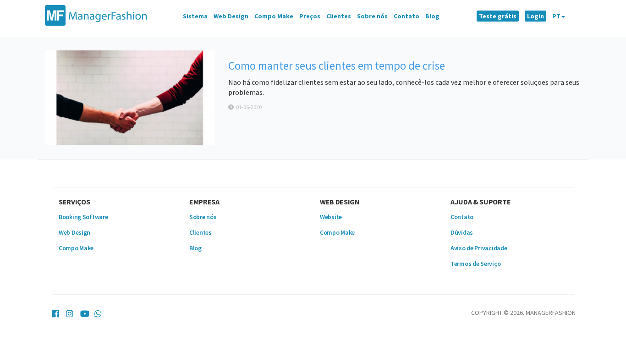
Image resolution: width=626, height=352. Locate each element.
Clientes (338, 16)
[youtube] (84, 311)
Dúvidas (461, 232)
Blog (432, 16)
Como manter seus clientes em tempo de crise (336, 65)
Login (535, 16)
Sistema (195, 16)
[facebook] (55, 311)
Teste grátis (497, 16)
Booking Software (83, 217)
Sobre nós (372, 16)
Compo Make (273, 16)
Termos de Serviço (475, 263)
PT (556, 16)
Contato (406, 16)
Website (331, 217)
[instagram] (69, 311)
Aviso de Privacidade (478, 248)
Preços (309, 16)
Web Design (231, 16)
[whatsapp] (98, 311)
